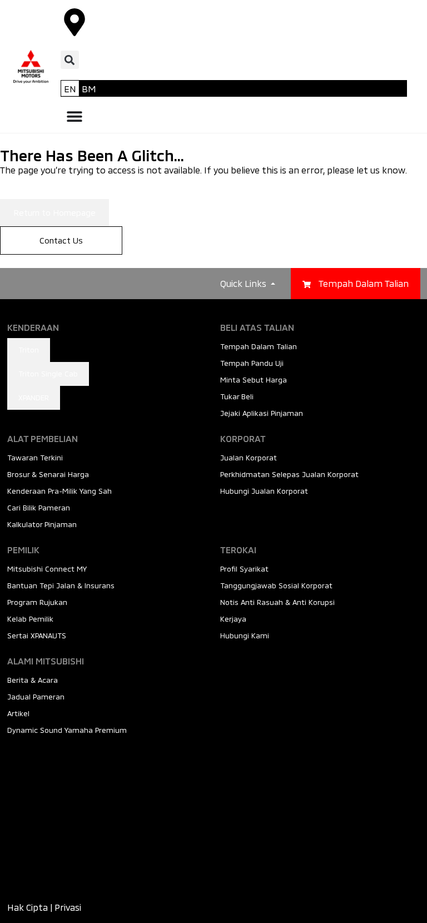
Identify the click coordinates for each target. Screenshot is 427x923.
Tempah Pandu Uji (252, 363)
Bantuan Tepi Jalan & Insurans (61, 585)
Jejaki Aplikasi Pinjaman (261, 413)
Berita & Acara (32, 680)
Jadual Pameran (35, 696)
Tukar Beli (237, 396)
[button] (70, 60)
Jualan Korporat (248, 457)
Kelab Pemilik (30, 618)
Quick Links (244, 283)
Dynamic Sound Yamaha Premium (67, 730)
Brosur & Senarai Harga (48, 474)
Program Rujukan (37, 602)
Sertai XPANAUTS (36, 635)
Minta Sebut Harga (253, 379)
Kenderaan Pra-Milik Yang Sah (59, 491)
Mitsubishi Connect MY (47, 568)
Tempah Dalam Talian (258, 346)
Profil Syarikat (244, 568)
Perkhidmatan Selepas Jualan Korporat (289, 474)
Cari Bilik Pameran (38, 507)
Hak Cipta (27, 907)
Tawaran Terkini (35, 457)
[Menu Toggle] (74, 116)
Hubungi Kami (244, 635)
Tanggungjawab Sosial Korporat (276, 585)
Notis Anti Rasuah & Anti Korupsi (277, 602)
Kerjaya (233, 618)
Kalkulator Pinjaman (42, 524)
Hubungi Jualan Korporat (264, 491)
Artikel (18, 713)
